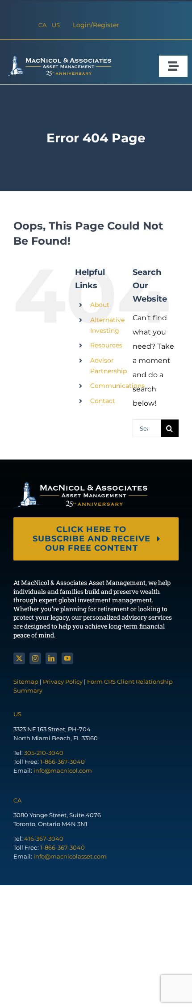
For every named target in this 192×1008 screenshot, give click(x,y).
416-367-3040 (43, 838)
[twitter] (19, 658)
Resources (106, 345)
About (99, 305)
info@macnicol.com (62, 770)
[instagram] (35, 658)
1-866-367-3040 (62, 761)
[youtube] (67, 658)
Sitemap (26, 681)
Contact (102, 401)
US (56, 24)
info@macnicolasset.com (70, 856)
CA (42, 24)
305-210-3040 (43, 752)
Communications (117, 386)
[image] (57, 59)
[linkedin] (51, 658)
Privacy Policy (63, 681)
